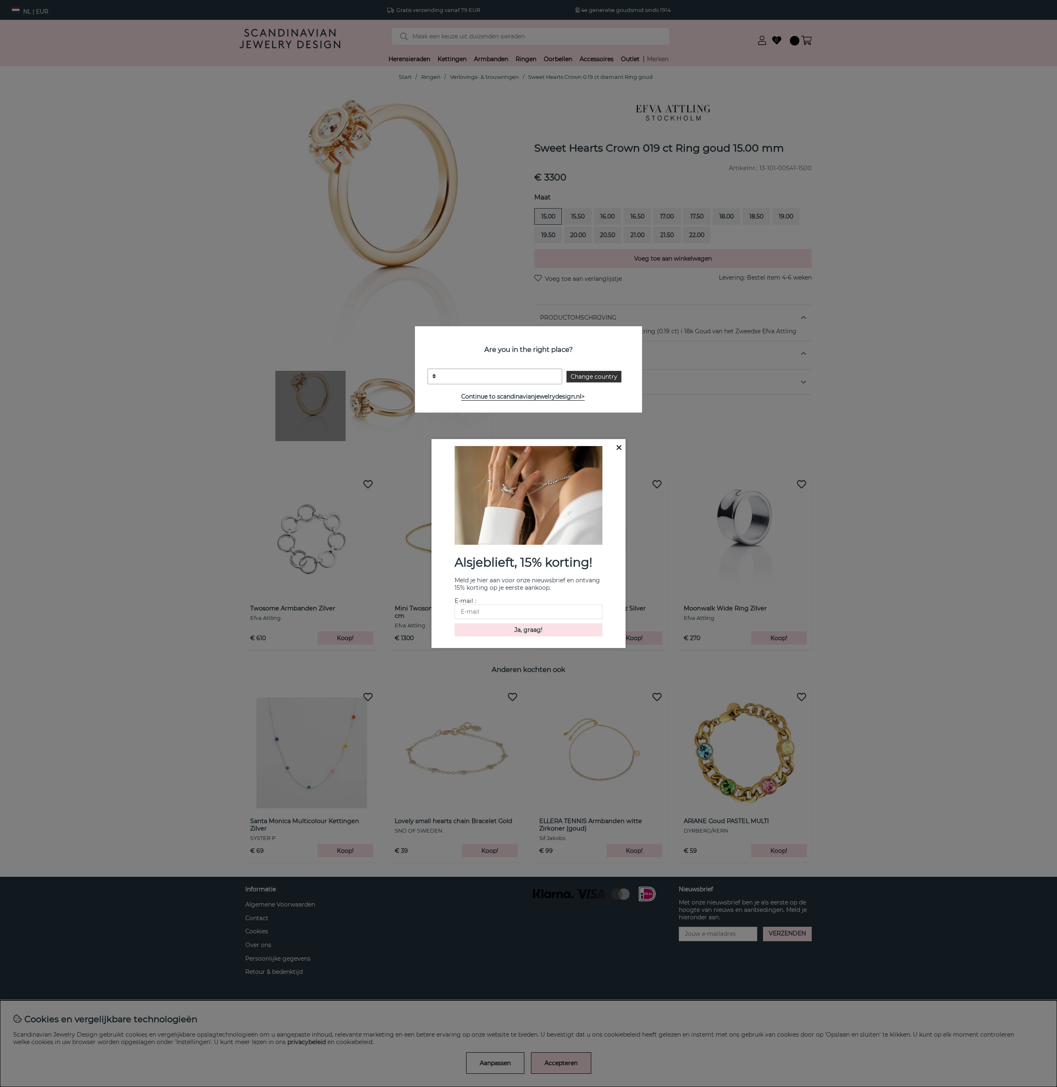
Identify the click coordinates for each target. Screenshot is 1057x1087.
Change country (594, 376)
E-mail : (465, 601)
